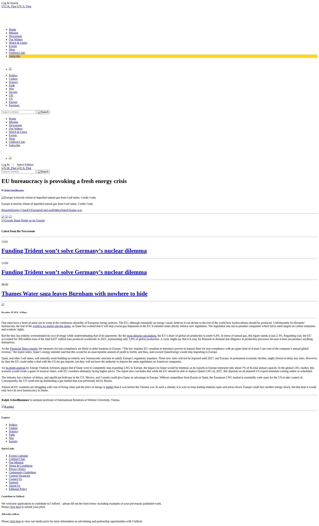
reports (23, 348)
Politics (13, 75)
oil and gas (46, 210)
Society (13, 92)
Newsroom (15, 36)
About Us (14, 485)
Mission (13, 32)
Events (13, 46)
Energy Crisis (19, 210)
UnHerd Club (17, 52)
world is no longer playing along (52, 326)
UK (11, 95)
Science (13, 82)
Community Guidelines (22, 472)
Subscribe (14, 56)
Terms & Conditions (20, 465)
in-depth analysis (15, 367)
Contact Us (15, 479)
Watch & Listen (18, 42)
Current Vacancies (19, 475)
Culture (13, 78)
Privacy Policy (17, 469)
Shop (12, 49)
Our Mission (16, 462)
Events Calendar (18, 455)
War (11, 88)
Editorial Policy (18, 489)
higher (109, 387)
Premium (14, 105)
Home (12, 29)
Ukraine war (74, 210)
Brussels (6, 210)
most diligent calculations (141, 335)
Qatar (64, 210)
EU (29, 210)
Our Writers (16, 39)
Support (13, 482)
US (11, 98)
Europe (13, 102)
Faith (12, 85)
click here (15, 506)
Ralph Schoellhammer (14, 190)
